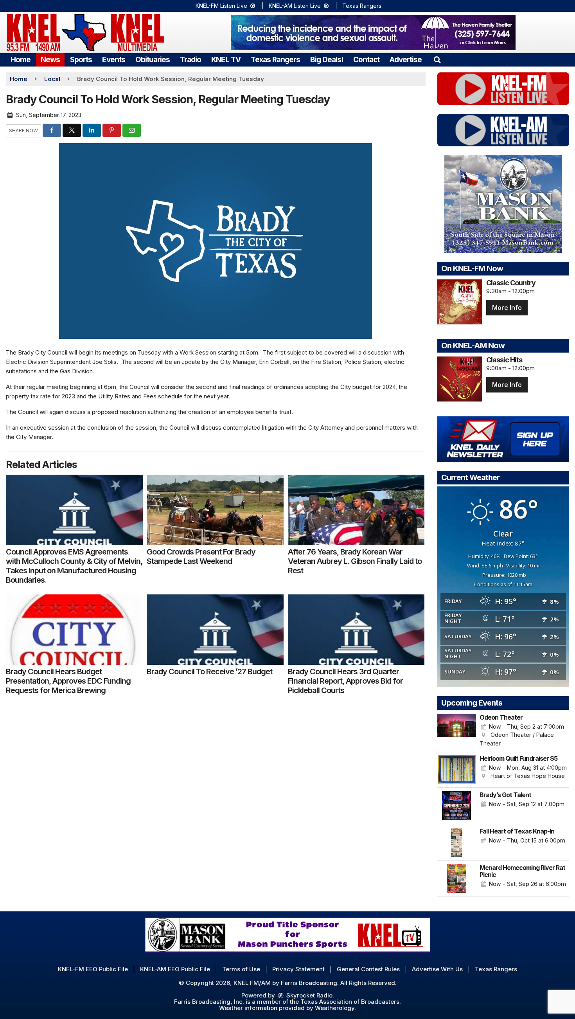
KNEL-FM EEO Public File (93, 969)
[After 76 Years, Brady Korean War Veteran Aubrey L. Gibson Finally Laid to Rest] (356, 510)
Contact (366, 59)
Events (113, 59)
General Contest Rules (368, 969)
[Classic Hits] (459, 378)
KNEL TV (226, 59)
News (50, 59)
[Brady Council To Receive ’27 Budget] (215, 629)
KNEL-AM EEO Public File (175, 969)
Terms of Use (241, 969)
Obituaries (152, 59)
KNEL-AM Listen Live (295, 5)
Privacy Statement (298, 969)
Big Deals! (326, 59)
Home (21, 59)
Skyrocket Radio (308, 995)
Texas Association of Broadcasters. (350, 1001)
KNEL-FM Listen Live (222, 5)
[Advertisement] (373, 32)
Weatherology (334, 1008)
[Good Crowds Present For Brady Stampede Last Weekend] (215, 510)
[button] (437, 59)
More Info (507, 307)
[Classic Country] (459, 301)
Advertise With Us (437, 969)
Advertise (406, 59)
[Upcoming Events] (456, 730)
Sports (81, 59)
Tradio (190, 59)
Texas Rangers (361, 5)
